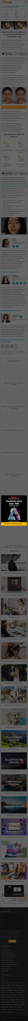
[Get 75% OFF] (14, 510)
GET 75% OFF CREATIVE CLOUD (13, 524)
